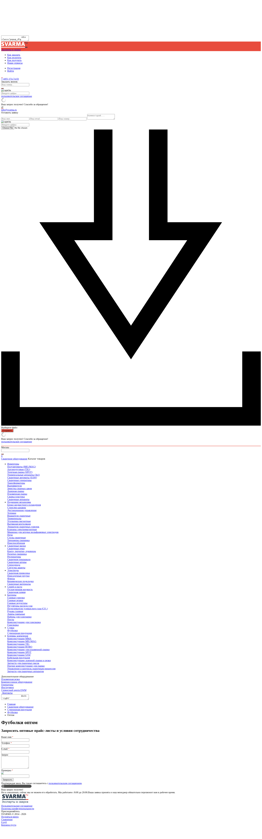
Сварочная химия (16, 592)
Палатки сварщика (17, 554)
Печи (10, 535)
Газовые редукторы (17, 603)
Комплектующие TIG (18, 644)
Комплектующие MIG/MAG (21, 641)
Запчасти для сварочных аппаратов (25, 671)
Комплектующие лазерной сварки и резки (29, 660)
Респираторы (14, 556)
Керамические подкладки (20, 581)
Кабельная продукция (18, 657)
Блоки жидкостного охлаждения (24, 505)
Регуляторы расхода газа (19, 606)
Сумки (10, 627)
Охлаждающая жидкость (20, 589)
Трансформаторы (16, 483)
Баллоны (11, 595)
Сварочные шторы (17, 562)
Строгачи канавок (16, 507)
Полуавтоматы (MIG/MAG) (21, 466)
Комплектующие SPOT (19, 652)
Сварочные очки (16, 548)
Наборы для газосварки (19, 616)
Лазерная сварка (15, 491)
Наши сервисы (15, 63)
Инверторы (13, 464)
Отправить (7, 430)
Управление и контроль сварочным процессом (31, 668)
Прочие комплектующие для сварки (26, 666)
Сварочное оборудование (14, 458)
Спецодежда (13, 565)
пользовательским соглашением (65, 783)
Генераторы (7, 684)
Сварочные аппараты (18, 499)
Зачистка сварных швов (19, 488)
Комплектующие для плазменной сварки (28, 649)
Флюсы (11, 578)
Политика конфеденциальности (17, 808)
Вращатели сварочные (18, 515)
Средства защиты (16, 567)
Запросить (7, 780)
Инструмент (7, 687)
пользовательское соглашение (16, 96)
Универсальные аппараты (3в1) (23, 475)
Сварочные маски (16, 546)
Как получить (14, 60)
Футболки (12, 630)
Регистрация (13, 68)
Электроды (13, 570)
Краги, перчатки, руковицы (21, 551)
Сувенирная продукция (19, 633)
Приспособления (16, 543)
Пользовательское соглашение (16, 806)
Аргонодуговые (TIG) (18, 469)
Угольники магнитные (19, 521)
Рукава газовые (15, 611)
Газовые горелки (16, 597)
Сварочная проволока (18, 573)
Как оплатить (14, 57)
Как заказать (13, 55)
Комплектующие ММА (19, 638)
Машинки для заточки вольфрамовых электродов (33, 532)
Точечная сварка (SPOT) (19, 472)
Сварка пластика (16, 496)
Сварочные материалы (19, 584)
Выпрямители (14, 485)
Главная (11, 704)
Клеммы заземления (17, 636)
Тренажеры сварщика (18, 540)
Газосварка (13, 625)
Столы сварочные (16, 537)
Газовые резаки (15, 600)
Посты (10, 619)
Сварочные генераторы (19, 480)
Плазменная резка (10, 679)
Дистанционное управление (22, 510)
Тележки (11, 513)
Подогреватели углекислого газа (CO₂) (27, 608)
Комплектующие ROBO (19, 647)
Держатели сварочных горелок (23, 526)
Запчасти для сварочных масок (23, 663)
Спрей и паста (14, 586)
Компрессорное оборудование (16, 682)
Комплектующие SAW (19, 655)
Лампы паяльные (16, 614)
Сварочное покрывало (18, 559)
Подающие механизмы (19, 502)
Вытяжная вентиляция (19, 524)
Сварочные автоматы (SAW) (22, 477)
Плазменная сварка (17, 494)
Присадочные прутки (18, 576)
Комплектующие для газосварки (24, 622)
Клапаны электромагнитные (22, 529)
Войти (10, 71)
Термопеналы (14, 518)
